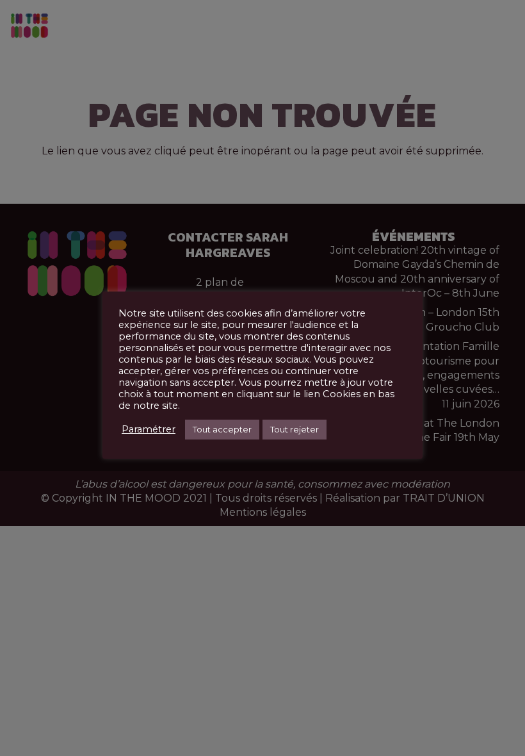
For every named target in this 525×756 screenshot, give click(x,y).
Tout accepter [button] (222, 429)
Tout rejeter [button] (294, 429)
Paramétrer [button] (148, 429)
